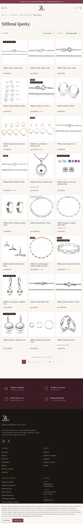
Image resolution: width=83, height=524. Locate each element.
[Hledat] (6, 8)
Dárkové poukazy (8, 495)
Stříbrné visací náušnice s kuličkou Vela (14, 303)
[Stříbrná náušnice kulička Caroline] (14, 90)
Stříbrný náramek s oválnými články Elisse (66, 224)
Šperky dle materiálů (25, 15)
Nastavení (6, 520)
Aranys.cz (4, 15)
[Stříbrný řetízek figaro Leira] (68, 128)
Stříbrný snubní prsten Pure (66, 340)
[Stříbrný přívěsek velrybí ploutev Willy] (14, 248)
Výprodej (5, 472)
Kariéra (46, 465)
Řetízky (4, 465)
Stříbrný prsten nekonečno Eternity (68, 264)
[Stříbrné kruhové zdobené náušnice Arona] (14, 207)
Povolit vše (18, 520)
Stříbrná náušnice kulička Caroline (14, 106)
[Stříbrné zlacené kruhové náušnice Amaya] (14, 128)
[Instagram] (4, 441)
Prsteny (4, 455)
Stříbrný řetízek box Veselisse (39, 106)
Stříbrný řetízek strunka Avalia (40, 68)
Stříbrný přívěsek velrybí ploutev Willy (13, 265)
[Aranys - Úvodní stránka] (41, 8)
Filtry (6, 33)
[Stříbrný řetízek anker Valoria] (68, 52)
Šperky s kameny (7, 469)
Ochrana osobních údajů (10, 502)
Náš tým (46, 452)
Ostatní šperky (13, 15)
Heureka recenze (49, 462)
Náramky (5, 459)
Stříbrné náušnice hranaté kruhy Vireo (40, 341)
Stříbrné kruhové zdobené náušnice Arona (14, 224)
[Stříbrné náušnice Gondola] (68, 90)
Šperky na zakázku (50, 455)
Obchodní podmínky (8, 498)
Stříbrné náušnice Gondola (65, 106)
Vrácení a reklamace (8, 485)
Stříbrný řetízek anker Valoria (66, 68)
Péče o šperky (6, 492)
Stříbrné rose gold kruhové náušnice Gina (38, 145)
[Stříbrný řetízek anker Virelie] (41, 286)
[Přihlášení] (76, 8)
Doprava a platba (8, 482)
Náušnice (5, 452)
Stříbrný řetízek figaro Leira (66, 144)
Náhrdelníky (6, 462)
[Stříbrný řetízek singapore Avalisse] (68, 286)
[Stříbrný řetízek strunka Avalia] (41, 52)
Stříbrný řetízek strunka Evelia (13, 68)
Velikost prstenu (7, 488)
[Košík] (80, 8)
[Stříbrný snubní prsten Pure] (68, 324)
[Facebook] (9, 441)
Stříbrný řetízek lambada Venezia (13, 182)
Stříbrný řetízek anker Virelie (39, 302)
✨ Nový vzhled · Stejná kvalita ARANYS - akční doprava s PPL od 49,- (41, 1)
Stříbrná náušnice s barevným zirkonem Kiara (66, 183)
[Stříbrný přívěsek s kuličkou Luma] (41, 166)
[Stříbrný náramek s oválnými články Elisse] (68, 207)
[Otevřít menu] (3, 8)
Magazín (46, 459)
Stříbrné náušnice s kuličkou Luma (14, 340)
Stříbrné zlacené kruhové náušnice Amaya (14, 145)
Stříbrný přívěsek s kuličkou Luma (41, 182)
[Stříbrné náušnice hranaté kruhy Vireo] (41, 324)
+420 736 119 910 (49, 492)
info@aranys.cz (49, 500)
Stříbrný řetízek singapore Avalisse (68, 302)
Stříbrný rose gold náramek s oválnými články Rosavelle (39, 265)
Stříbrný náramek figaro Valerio (40, 223)
